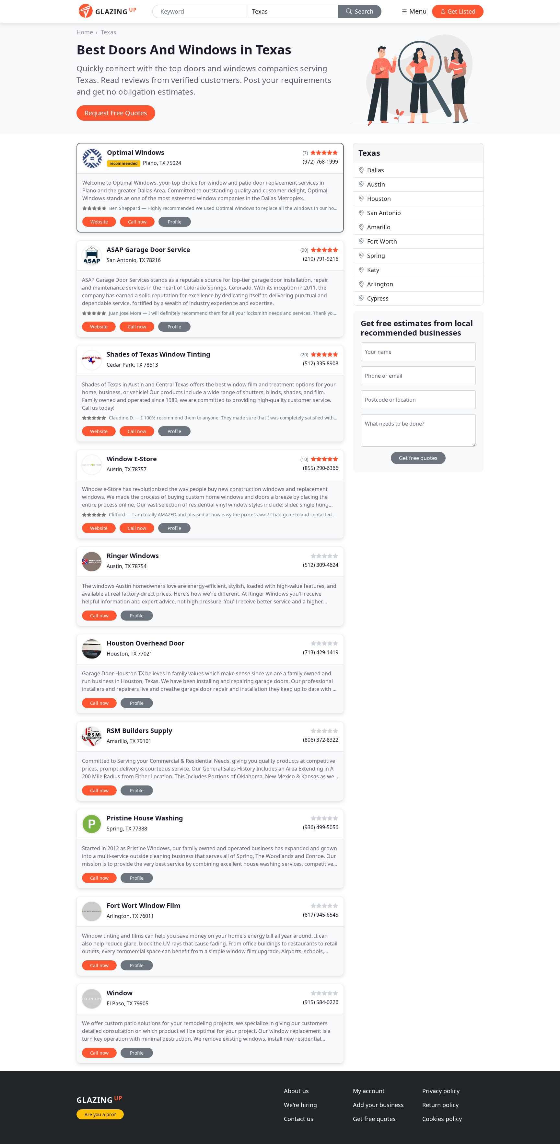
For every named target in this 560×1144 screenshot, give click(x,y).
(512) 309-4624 (320, 564)
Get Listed (460, 11)
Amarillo (378, 227)
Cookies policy (442, 1119)
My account (369, 1091)
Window (120, 993)
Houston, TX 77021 (129, 653)
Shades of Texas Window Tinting (158, 354)
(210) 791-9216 (320, 258)
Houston (378, 198)
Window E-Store (132, 458)
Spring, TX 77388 (127, 828)
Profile (174, 222)
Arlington (379, 284)
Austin (375, 184)
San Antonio (383, 213)
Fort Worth (381, 241)
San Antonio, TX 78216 (134, 260)
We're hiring (300, 1105)
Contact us (298, 1119)
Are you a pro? (100, 1114)
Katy (372, 270)
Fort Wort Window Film (144, 905)
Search (363, 11)
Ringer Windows (133, 555)
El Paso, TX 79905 (127, 1003)
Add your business (378, 1105)
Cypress (377, 298)
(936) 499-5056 (320, 827)
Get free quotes (418, 458)
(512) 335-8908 (320, 363)
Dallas (375, 170)
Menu (417, 11)
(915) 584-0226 (320, 1002)
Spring (375, 255)
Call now (137, 222)
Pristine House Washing (145, 818)
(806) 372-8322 (320, 739)
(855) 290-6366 (320, 468)
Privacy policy (441, 1091)
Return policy (440, 1105)
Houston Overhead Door (145, 643)
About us (296, 1091)
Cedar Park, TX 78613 (132, 364)
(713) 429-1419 (320, 652)
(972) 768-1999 (320, 161)
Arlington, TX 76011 (130, 916)
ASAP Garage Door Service (148, 249)
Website (99, 222)
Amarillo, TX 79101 (129, 741)
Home (84, 32)
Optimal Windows (135, 152)
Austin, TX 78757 (126, 469)
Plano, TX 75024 (162, 162)
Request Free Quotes (116, 113)
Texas (108, 32)
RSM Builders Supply (139, 730)
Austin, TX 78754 (126, 566)
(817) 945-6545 (320, 914)
